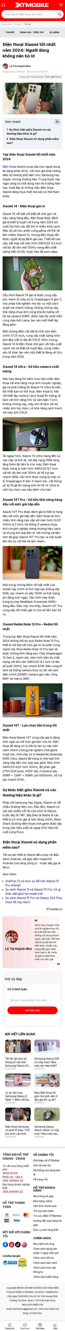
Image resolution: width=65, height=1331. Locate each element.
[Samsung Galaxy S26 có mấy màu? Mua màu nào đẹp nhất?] (47, 1046)
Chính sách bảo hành (45, 1262)
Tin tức (17, 24)
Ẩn (57, 121)
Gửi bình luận (32, 1010)
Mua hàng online (42, 1201)
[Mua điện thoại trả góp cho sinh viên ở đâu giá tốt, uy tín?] (47, 1080)
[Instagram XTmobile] (24, 1244)
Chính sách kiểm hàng (45, 1276)
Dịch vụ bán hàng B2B (45, 1229)
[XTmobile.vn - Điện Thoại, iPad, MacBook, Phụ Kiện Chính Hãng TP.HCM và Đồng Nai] (32, 5)
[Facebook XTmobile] (5, 1244)
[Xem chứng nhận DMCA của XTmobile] (22, 1262)
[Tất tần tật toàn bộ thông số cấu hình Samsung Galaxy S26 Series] (18, 1046)
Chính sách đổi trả (43, 1257)
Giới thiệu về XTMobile (46, 1160)
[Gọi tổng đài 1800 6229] (3, 5)
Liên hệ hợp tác (42, 1165)
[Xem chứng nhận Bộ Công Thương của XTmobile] (10, 1262)
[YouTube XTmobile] (11, 1244)
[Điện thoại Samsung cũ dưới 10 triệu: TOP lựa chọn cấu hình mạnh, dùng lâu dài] (18, 1114)
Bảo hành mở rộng (43, 1243)
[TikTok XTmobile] (18, 1244)
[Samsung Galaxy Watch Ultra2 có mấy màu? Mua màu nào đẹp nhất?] (47, 1114)
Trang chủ (6, 24)
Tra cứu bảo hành (43, 1210)
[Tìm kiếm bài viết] (60, 14)
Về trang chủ (40, 1179)
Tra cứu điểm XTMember (47, 1215)
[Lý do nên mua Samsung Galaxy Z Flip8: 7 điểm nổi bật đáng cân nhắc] (18, 1080)
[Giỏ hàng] (61, 5)
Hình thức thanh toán (45, 1205)
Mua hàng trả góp (43, 1196)
